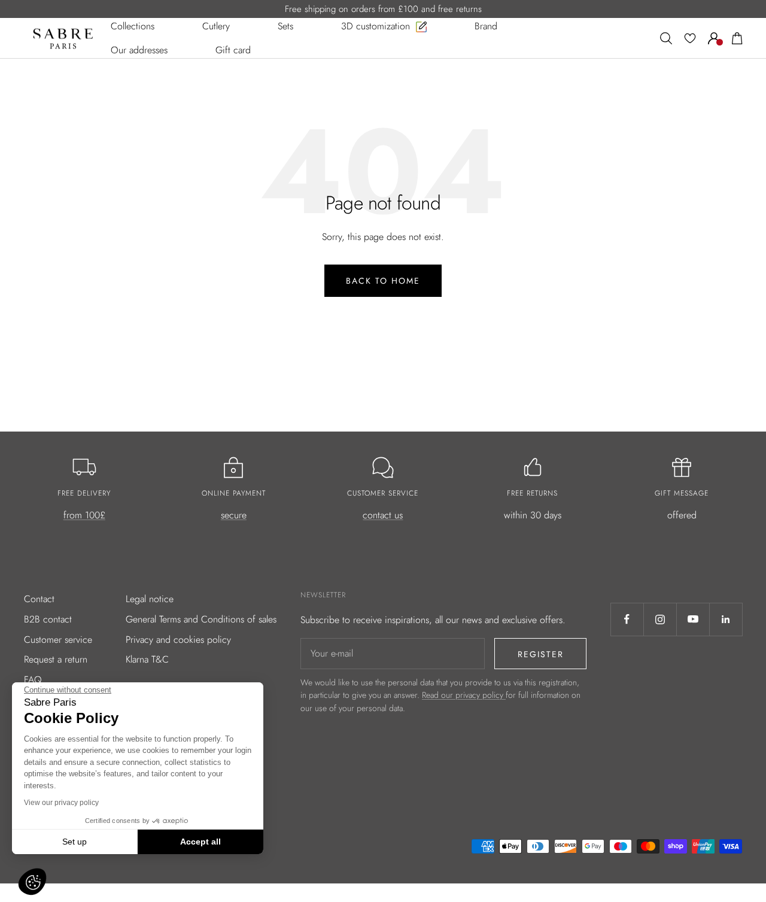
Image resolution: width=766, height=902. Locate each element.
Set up (74, 841)
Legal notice (150, 599)
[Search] (666, 38)
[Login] (714, 38)
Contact (39, 599)
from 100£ (84, 515)
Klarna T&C (147, 659)
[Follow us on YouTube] (692, 619)
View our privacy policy (61, 802)
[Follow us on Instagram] (659, 619)
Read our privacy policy (464, 695)
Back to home (383, 281)
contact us (383, 515)
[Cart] (737, 38)
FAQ (33, 680)
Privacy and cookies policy (178, 639)
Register (541, 654)
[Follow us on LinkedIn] (725, 619)
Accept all (200, 841)
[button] (32, 881)
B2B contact (48, 619)
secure (234, 515)
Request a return (55, 659)
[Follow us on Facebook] (626, 619)
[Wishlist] (690, 38)
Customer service (58, 639)
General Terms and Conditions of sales (201, 619)
